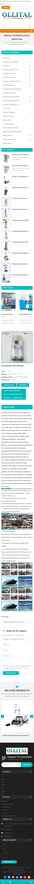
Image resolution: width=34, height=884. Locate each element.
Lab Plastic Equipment (9, 73)
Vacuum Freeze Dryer (7, 804)
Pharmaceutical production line (11, 81)
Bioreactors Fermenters (18, 867)
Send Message (11, 673)
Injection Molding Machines (8, 816)
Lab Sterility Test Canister (17, 639)
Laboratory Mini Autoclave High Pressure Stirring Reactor (21, 231)
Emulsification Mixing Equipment (12, 89)
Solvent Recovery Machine (10, 127)
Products (3, 779)
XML (2, 793)
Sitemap (3, 790)
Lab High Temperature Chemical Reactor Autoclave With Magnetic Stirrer (21, 242)
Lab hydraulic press (8, 124)
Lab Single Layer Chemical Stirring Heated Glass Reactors (21, 198)
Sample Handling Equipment (11, 100)
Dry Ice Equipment (20, 870)
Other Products (7, 143)
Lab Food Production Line (10, 69)
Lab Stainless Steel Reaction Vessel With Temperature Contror (21, 253)
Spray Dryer (6, 58)
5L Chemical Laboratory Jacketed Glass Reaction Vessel (21, 209)
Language (5, 7)
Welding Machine (8, 135)
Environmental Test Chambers (11, 96)
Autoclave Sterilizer (8, 116)
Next (30, 306)
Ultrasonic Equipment (9, 112)
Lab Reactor (6, 65)
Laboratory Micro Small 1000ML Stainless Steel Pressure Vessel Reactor (21, 220)
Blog (2, 787)
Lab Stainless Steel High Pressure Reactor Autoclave (21, 275)
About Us (3, 785)
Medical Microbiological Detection (19, 42)
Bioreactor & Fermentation (10, 62)
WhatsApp (23, 385)
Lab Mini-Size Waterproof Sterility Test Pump (21, 176)
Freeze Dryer (6, 108)
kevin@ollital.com (14, 390)
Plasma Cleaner (7, 120)
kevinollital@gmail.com (16, 394)
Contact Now (9, 385)
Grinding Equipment (8, 85)
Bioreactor (4, 801)
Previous (3, 306)
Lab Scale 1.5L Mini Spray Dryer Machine (21, 154)
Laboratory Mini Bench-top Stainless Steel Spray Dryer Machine (21, 187)
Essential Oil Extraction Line (11, 104)
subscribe (26, 764)
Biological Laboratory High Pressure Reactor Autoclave (21, 264)
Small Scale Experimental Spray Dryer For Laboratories (21, 165)
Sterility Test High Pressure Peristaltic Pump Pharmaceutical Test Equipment (17, 735)
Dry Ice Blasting (5, 807)
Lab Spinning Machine (9, 93)
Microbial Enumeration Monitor (16, 622)
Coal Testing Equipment (9, 139)
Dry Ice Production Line (9, 77)
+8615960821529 (17, 398)
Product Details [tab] (9, 407)
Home (6, 42)
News (2, 782)
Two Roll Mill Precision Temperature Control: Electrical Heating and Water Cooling (17, 314)
